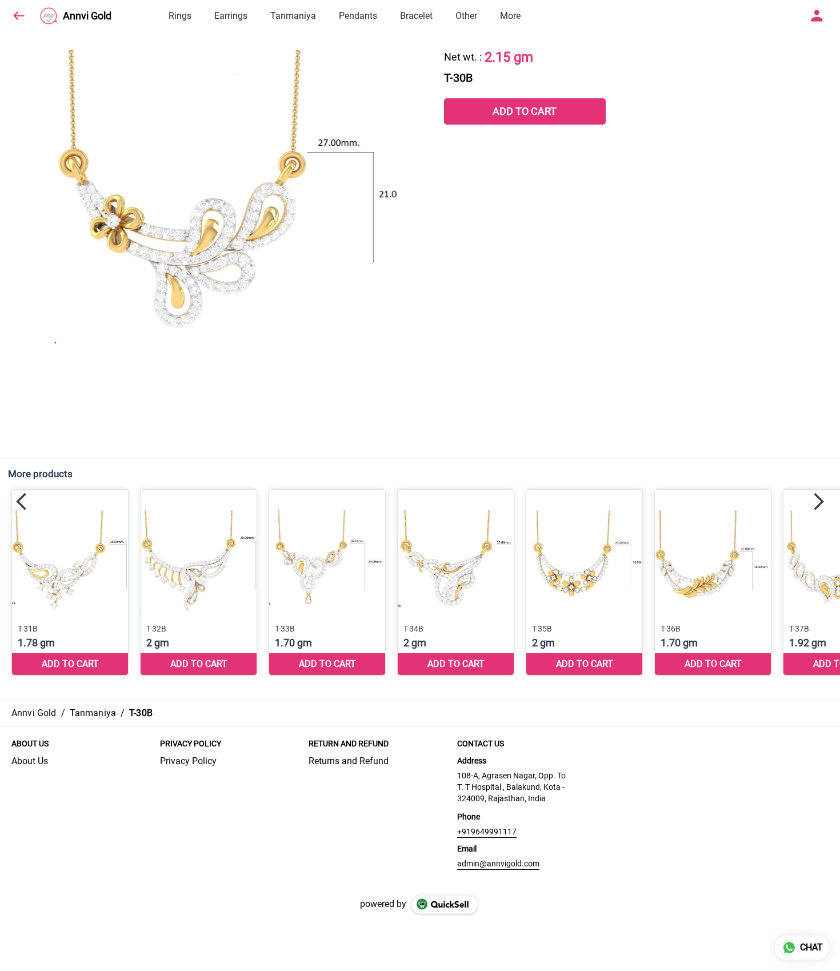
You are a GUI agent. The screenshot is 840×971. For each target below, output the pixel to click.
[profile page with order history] (817, 16)
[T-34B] (455, 582)
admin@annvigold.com (498, 863)
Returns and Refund (349, 761)
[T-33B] (327, 582)
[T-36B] (713, 582)
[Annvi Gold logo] (48, 16)
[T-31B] (70, 582)
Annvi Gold (87, 16)
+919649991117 (487, 831)
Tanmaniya (293, 15)
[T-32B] (198, 582)
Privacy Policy (188, 761)
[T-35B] (584, 582)
